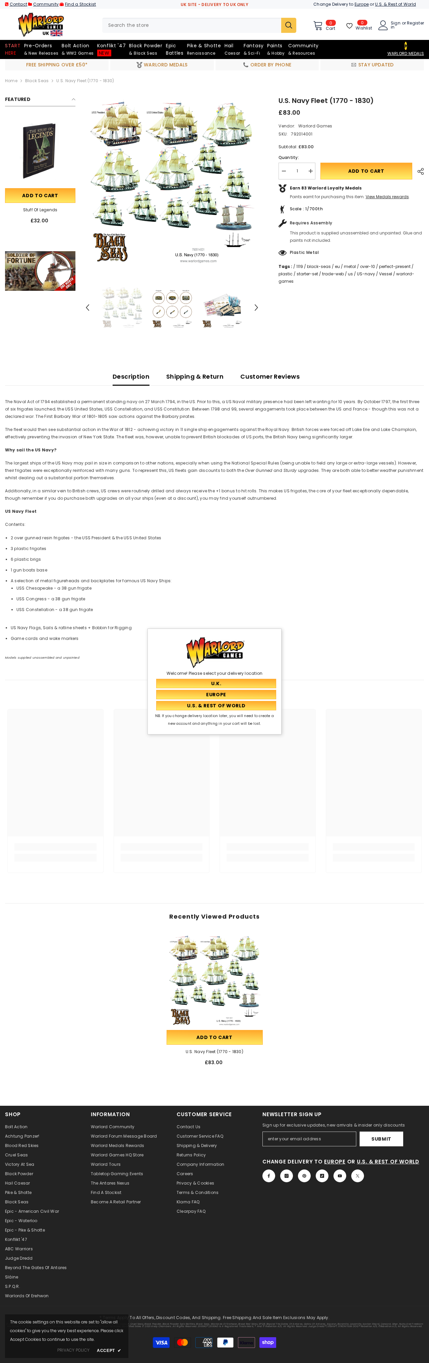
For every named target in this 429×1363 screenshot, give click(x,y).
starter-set (307, 274)
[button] (87, 308)
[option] (171, 182)
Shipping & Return (195, 376)
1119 (299, 266)
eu (337, 266)
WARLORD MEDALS (405, 53)
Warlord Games (315, 126)
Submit (381, 1139)
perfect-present (395, 266)
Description (131, 376)
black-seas (319, 266)
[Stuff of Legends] (40, 151)
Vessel (385, 274)
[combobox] (191, 25)
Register (415, 23)
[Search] (199, 25)
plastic (286, 274)
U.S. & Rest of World (395, 4)
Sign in (396, 25)
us (350, 274)
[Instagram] (286, 1175)
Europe (362, 4)
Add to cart (40, 195)
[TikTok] (322, 1175)
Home (11, 81)
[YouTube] (339, 1175)
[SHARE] (418, 171)
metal (350, 266)
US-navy (366, 274)
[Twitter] (357, 1175)
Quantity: (289, 157)
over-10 (367, 266)
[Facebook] (268, 1175)
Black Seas (37, 81)
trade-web (333, 274)
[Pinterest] (304, 1175)
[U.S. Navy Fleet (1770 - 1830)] (215, 980)
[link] (40, 271)
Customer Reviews (270, 376)
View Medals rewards (387, 197)
